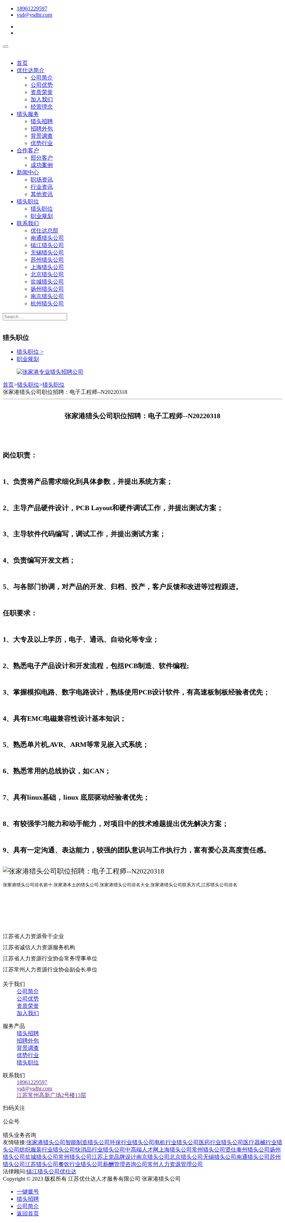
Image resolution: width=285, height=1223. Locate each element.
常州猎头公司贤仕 (214, 1150)
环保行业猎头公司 (132, 1142)
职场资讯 (42, 180)
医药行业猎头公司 (221, 1142)
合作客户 (28, 150)
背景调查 (42, 136)
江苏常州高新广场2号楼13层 (51, 1095)
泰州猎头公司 (253, 1150)
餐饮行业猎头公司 (80, 1164)
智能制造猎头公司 (87, 1142)
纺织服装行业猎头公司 (47, 1150)
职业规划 (42, 216)
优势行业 (42, 143)
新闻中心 (28, 172)
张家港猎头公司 (45, 1142)
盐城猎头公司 (47, 282)
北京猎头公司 (47, 274)
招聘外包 (42, 129)
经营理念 (42, 107)
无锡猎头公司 (47, 252)
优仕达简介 (30, 70)
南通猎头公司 (47, 238)
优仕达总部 (44, 231)
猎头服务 (28, 114)
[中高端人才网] (50, 372)
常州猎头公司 (75, 1157)
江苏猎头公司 (41, 1164)
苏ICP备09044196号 (211, 1179)
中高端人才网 (141, 1150)
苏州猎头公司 (47, 260)
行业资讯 (42, 187)
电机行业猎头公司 (176, 1142)
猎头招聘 (42, 121)
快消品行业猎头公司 (100, 1150)
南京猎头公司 (47, 296)
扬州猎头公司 (47, 289)
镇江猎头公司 (47, 245)
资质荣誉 (42, 92)
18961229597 (32, 8)
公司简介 (42, 78)
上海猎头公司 (47, 267)
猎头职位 (28, 201)
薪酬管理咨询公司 (125, 1164)
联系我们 (28, 223)
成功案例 (42, 165)
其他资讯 (42, 194)
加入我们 (42, 99)
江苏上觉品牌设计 (114, 1157)
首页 (22, 63)
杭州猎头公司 (47, 303)
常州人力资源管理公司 (175, 1164)
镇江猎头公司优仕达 (51, 1171)
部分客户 (42, 158)
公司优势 (42, 85)
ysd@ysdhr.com (34, 15)
